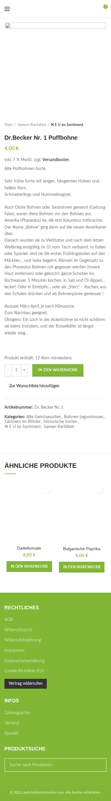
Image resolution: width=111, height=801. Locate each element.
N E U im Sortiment (67, 125)
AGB (8, 620)
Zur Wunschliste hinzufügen (34, 386)
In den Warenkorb (58, 370)
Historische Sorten (60, 422)
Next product (104, 125)
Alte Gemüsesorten (43, 417)
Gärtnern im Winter (23, 422)
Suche (98, 765)
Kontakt (11, 733)
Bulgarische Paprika (81, 548)
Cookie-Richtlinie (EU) (24, 671)
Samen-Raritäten (32, 125)
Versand (11, 723)
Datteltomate (29, 548)
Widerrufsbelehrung (22, 640)
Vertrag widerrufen (26, 684)
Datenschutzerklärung (24, 661)
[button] (29, 566)
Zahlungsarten (17, 713)
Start (8, 125)
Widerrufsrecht (18, 630)
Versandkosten (55, 160)
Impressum (14, 651)
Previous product (92, 125)
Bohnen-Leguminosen (83, 417)
